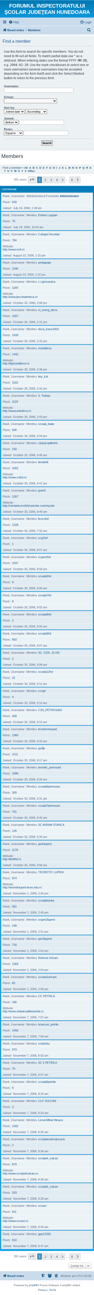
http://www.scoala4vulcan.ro (20, 1173)
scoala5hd (44, 576)
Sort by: (9, 107)
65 (13, 983)
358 (14, 716)
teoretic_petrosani (49, 767)
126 (14, 830)
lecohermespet (47, 729)
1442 (15, 354)
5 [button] (62, 179)
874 (14, 878)
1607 (15, 316)
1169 (15, 287)
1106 (15, 268)
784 (14, 240)
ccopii (41, 690)
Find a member (12, 167)
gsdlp (41, 748)
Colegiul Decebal (48, 234)
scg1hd (43, 537)
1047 (15, 563)
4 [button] (57, 179)
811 (14, 1211)
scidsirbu (44, 1043)
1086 (15, 773)
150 (14, 449)
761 (14, 811)
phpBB (33, 1285)
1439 (15, 335)
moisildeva (44, 348)
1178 (15, 849)
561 (14, 906)
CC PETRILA (46, 996)
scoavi (42, 1205)
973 (14, 1049)
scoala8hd (44, 614)
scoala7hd (44, 595)
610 (14, 1240)
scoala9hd (44, 633)
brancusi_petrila (48, 1024)
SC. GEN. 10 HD (49, 652)
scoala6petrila (47, 1081)
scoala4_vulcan (48, 1158)
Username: (11, 86)
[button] (32, 180)
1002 (15, 468)
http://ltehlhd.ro (12, 859)
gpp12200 (44, 1234)
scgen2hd (44, 557)
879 (14, 1164)
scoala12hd (45, 671)
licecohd (43, 518)
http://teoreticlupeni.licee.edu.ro (22, 887)
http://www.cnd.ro (14, 249)
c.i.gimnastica (46, 281)
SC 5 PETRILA (47, 1062)
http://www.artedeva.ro (17, 410)
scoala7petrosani (49, 805)
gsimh (42, 490)
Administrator (69, 196)
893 (14, 639)
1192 (15, 382)
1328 (15, 524)
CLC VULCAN (47, 1100)
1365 (15, 735)
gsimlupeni (44, 843)
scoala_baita (46, 423)
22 (13, 677)
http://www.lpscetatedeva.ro (20, 296)
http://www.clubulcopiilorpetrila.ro (23, 1011)
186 (14, 1002)
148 (14, 925)
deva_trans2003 (48, 329)
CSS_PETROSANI (50, 710)
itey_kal (43, 376)
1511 (15, 754)
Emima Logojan (47, 215)
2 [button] (45, 179)
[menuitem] (14, 22)
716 (14, 944)
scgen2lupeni (46, 919)
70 (13, 221)
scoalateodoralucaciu (51, 1139)
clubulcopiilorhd (47, 443)
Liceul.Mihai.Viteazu (50, 1120)
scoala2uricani (47, 977)
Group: (9, 97)
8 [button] (72, 179)
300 (14, 792)
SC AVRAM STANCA (51, 824)
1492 (15, 1126)
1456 (15, 1030)
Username (9, 189)
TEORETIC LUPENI (51, 872)
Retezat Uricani (48, 957)
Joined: (9, 118)
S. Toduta (44, 395)
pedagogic (44, 262)
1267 (15, 496)
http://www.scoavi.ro (15, 1220)
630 (14, 202)
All (26, 167)
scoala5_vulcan (48, 1186)
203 (14, 1192)
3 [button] (51, 179)
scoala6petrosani (49, 786)
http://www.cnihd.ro (15, 477)
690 (14, 429)
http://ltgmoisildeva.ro (16, 363)
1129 (15, 401)
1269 (15, 963)
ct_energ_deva (47, 310)
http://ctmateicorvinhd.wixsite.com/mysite (29, 505)
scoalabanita (46, 900)
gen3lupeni (45, 938)
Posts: (8, 129)
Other (31, 171)
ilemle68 (43, 462)
